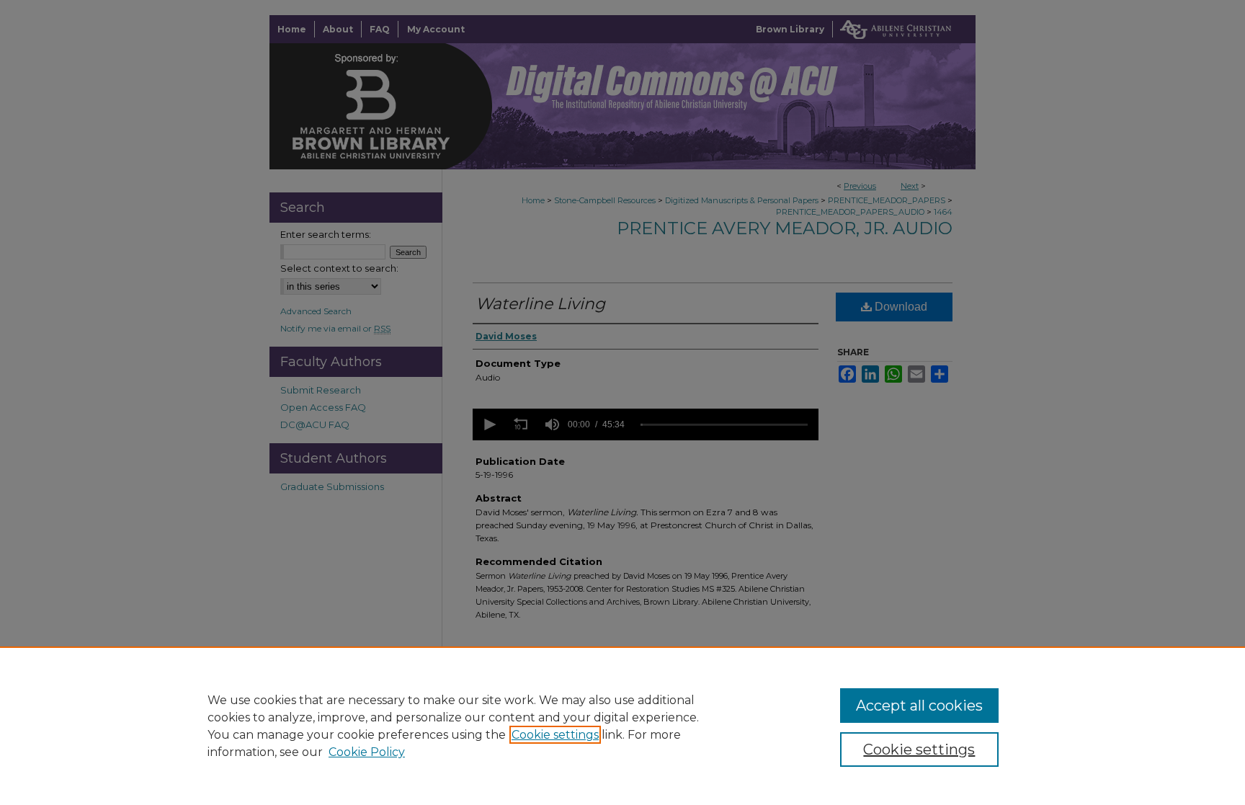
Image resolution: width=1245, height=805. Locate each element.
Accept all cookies (919, 705)
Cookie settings (555, 735)
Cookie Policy (367, 752)
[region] (622, 725)
